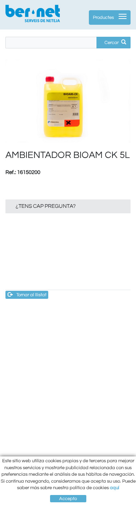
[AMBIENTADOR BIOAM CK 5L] (68, 101)
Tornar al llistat (31, 294)
